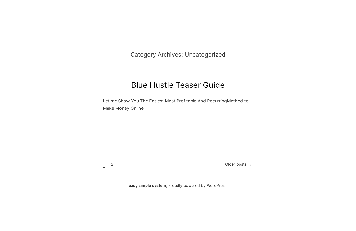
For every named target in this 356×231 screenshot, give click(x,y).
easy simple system (147, 185)
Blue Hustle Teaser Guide (178, 85)
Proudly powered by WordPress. (197, 185)
